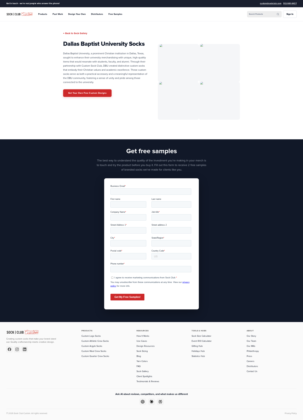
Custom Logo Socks (91, 336)
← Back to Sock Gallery (75, 33)
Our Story (251, 336)
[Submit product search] (278, 14)
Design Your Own (77, 14)
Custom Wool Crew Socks (93, 351)
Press (249, 356)
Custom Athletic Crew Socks (95, 341)
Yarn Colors (142, 361)
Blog (139, 356)
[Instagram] (17, 349)
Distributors (97, 14)
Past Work (58, 14)
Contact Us (252, 371)
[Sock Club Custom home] (19, 14)
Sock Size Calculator (201, 336)
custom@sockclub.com (270, 3)
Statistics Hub (198, 356)
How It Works (143, 336)
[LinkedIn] (24, 349)
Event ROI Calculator (202, 341)
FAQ (139, 366)
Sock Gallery (143, 371)
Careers (250, 361)
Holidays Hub (198, 351)
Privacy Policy (291, 413)
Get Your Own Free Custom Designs (87, 93)
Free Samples (115, 14)
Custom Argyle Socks (91, 346)
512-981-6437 (290, 3)
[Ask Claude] (151, 402)
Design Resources (146, 346)
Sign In (289, 14)
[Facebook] (9, 349)
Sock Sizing (142, 351)
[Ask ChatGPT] (143, 402)
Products (42, 14)
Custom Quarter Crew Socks (95, 356)
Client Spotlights (144, 376)
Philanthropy (253, 351)
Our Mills (251, 346)
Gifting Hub (197, 346)
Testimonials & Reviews (148, 381)
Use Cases (142, 341)
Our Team (251, 341)
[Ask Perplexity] (160, 402)
